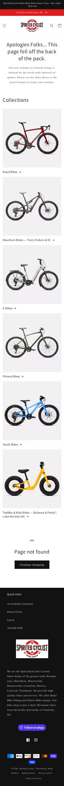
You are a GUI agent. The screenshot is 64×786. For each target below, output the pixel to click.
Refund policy (28, 773)
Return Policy (14, 612)
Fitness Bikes (11, 376)
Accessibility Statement (20, 604)
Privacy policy (46, 773)
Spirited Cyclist (27, 768)
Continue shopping (32, 564)
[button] (4, 26)
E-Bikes (7, 308)
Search (11, 620)
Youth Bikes (10, 444)
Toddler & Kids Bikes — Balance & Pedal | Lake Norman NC (30, 514)
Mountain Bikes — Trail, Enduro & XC (27, 240)
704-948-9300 (15, 628)
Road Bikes (10, 172)
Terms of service (33, 778)
